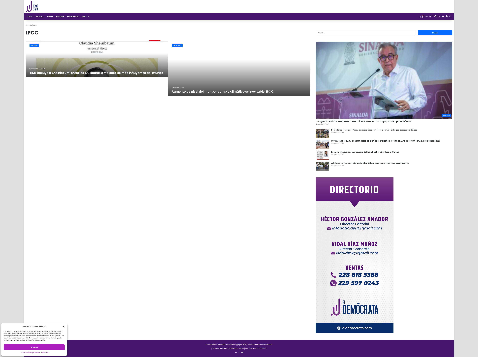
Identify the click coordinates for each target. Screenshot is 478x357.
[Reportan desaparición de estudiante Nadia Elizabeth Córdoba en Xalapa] (322, 155)
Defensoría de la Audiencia (255, 349)
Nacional (60, 16)
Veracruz (39, 16)
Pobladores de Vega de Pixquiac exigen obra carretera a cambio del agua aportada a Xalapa (374, 130)
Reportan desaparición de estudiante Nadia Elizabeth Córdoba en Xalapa (365, 152)
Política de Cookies (236, 349)
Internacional (73, 16)
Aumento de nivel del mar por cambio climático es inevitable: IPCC (222, 91)
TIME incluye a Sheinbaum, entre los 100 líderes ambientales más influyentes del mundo (96, 73)
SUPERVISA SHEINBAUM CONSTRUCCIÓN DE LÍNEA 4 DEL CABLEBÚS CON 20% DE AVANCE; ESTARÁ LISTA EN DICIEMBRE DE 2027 (385, 141)
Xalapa (50, 16)
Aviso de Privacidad (220, 349)
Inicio (30, 16)
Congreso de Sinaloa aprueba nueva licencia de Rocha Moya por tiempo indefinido (364, 121)
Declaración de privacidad (30, 353)
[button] (63, 326)
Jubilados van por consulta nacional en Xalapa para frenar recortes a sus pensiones (370, 163)
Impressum (44, 353)
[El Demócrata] (32, 6)
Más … (84, 16)
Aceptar (34, 347)
